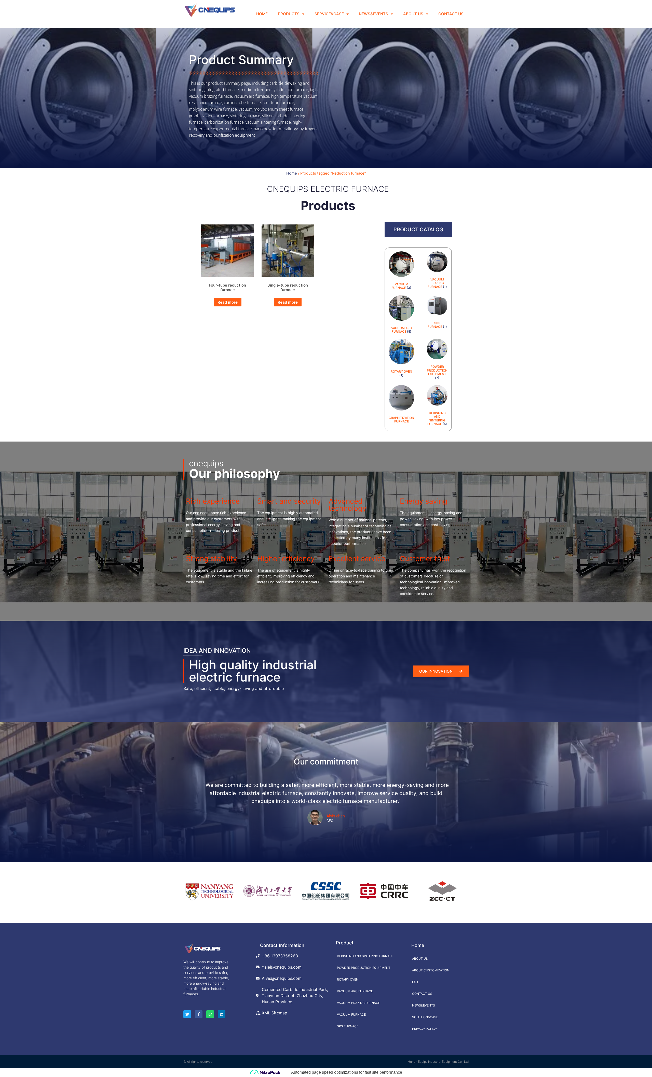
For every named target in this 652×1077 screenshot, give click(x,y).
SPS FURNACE (347, 1026)
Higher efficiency (286, 558)
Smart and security (289, 501)
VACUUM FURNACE (351, 1014)
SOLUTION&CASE (425, 1017)
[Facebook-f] (198, 1014)
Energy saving (423, 501)
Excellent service (357, 558)
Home (291, 173)
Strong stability (211, 558)
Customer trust (425, 558)
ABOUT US (413, 13)
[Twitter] (187, 1014)
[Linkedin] (221, 1014)
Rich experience (213, 501)
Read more (228, 302)
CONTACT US (451, 13)
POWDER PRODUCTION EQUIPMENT (363, 968)
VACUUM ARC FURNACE (355, 991)
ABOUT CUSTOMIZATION (430, 970)
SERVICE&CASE (329, 13)
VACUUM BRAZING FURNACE (358, 1003)
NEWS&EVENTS (373, 13)
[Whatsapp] (210, 1014)
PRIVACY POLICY (424, 1029)
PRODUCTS (289, 13)
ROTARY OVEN (347, 979)
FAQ (415, 982)
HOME (262, 13)
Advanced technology (347, 505)
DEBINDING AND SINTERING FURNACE (365, 956)
